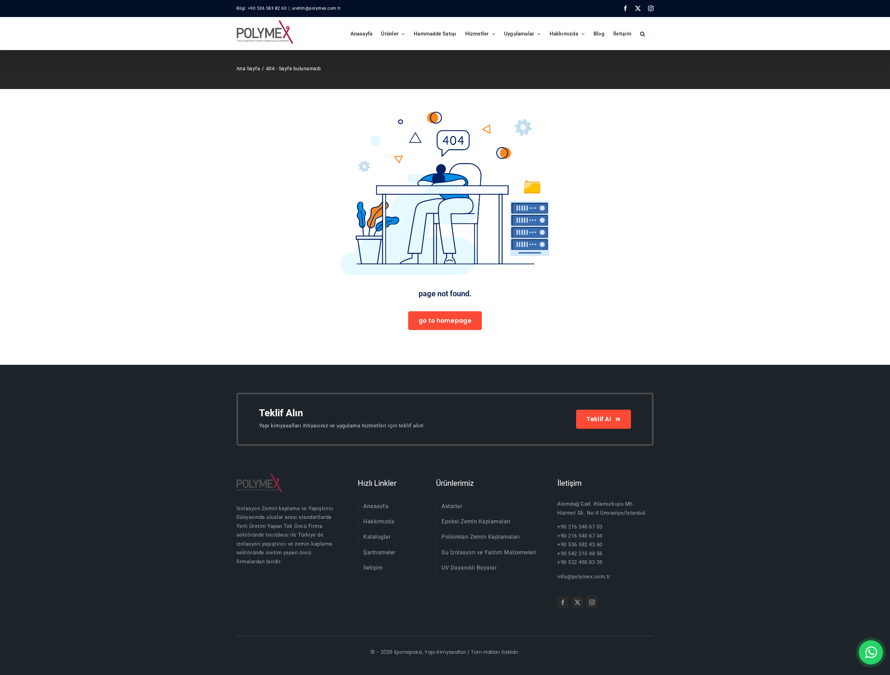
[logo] (259, 476)
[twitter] (577, 602)
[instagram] (592, 602)
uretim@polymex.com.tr (316, 8)
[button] (642, 33)
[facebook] (562, 602)
